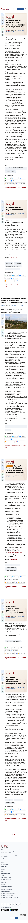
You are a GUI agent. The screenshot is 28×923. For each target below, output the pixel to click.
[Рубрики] (25, 9)
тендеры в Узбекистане (11, 570)
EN (11, 917)
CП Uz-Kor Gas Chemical (11, 567)
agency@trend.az (4, 858)
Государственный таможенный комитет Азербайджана (14, 168)
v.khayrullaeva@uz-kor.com (15, 552)
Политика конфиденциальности (8, 893)
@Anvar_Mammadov (14, 162)
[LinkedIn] (16, 904)
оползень (8, 429)
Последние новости (5, 864)
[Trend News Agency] (4, 846)
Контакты (3, 875)
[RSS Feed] (19, 904)
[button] (2, 14)
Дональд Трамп (18, 799)
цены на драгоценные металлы (12, 268)
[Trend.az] (5, 9)
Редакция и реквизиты (6, 873)
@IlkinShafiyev (13, 257)
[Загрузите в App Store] (5, 910)
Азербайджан (18, 263)
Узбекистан (8, 564)
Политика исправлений (6, 879)
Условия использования (6, 891)
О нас (2, 871)
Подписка (3, 884)
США (11, 799)
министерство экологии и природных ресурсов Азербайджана (16, 426)
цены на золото (9, 263)
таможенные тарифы (10, 171)
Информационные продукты (7, 886)
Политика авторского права (7, 895)
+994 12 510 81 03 (4, 856)
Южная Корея (16, 564)
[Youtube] (11, 904)
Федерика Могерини (10, 802)
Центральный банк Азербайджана (13, 266)
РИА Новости (13, 707)
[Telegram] (14, 904)
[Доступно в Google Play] (14, 910)
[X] (8, 904)
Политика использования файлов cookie (9, 897)
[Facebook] (5, 904)
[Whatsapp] (2, 904)
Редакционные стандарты (6, 877)
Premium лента (4, 866)
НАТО (7, 799)
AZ (14, 917)
